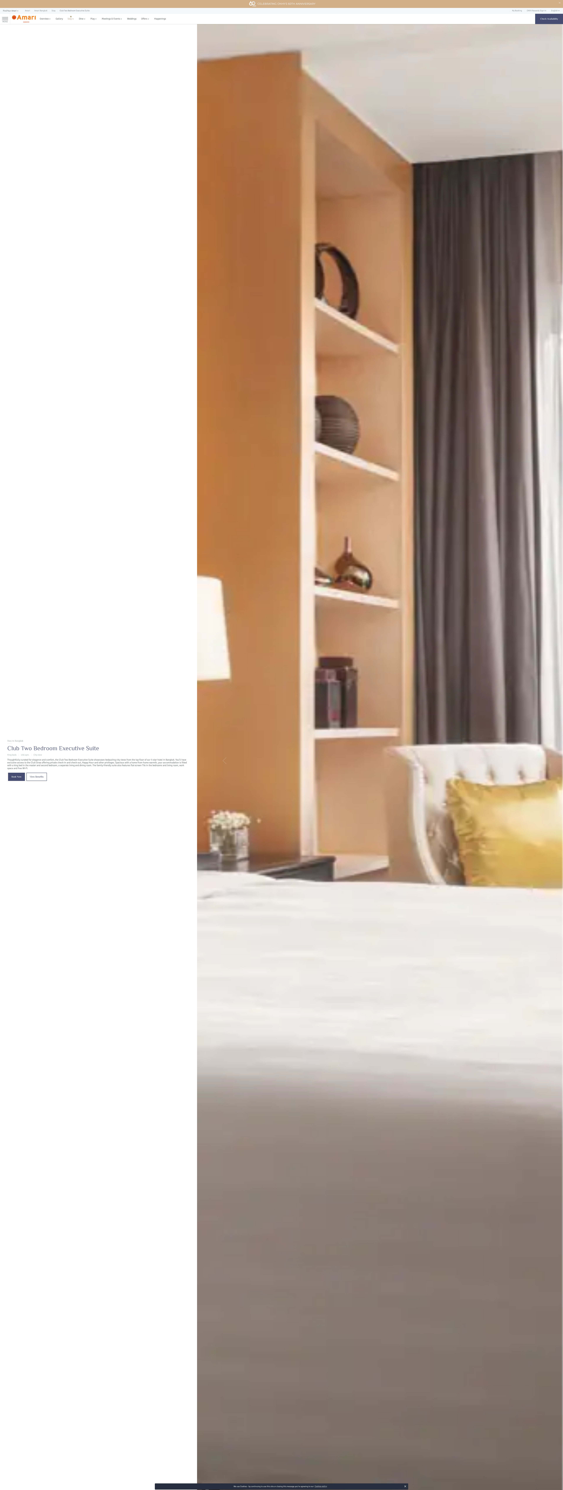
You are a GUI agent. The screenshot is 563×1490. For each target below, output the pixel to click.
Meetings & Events (111, 18)
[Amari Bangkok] (24, 19)
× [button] (405, 1486)
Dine (81, 18)
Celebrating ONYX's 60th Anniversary (286, 3)
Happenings (160, 18)
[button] (11, 11)
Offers (144, 18)
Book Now (16, 776)
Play (92, 18)
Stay (70, 18)
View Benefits (37, 776)
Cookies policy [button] (321, 1486)
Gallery (59, 18)
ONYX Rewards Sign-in (536, 10)
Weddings (131, 18)
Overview (44, 18)
